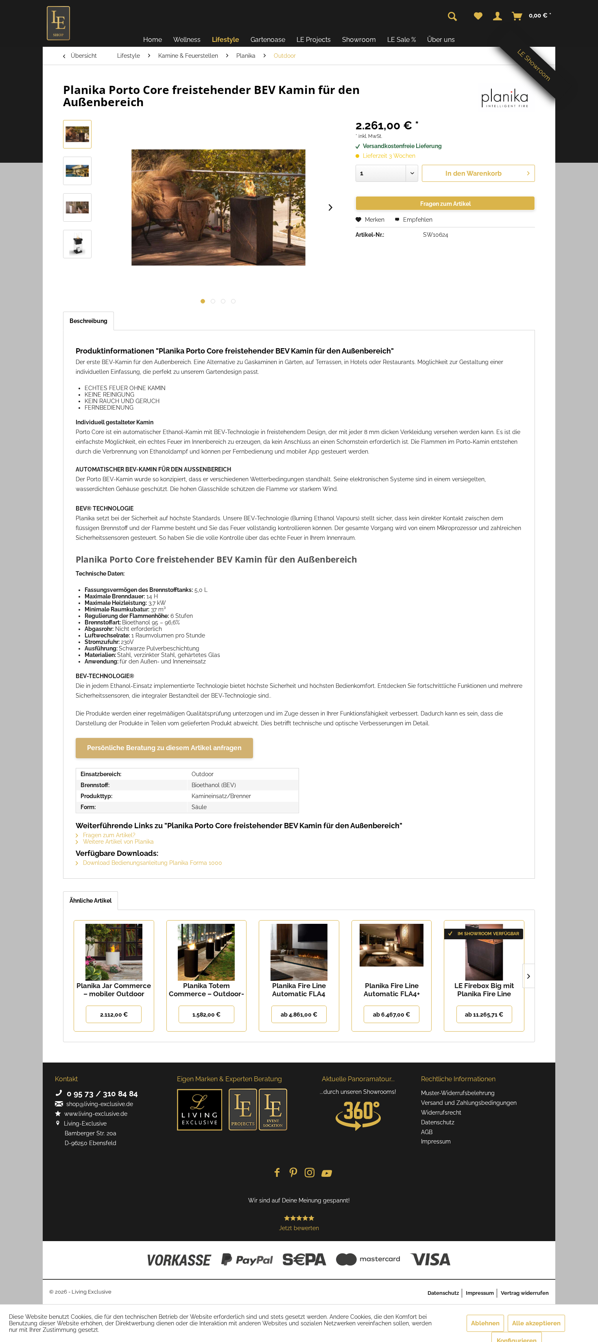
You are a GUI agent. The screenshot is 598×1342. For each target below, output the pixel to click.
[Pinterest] (293, 1173)
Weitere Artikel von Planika (117, 841)
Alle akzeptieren (536, 1323)
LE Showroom (534, 65)
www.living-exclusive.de (94, 1114)
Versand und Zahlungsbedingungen (469, 1103)
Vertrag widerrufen (525, 1293)
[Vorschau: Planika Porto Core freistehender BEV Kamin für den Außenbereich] (77, 134)
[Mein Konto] (497, 16)
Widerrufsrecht (441, 1112)
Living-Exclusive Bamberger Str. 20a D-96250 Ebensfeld (85, 1133)
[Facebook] (277, 1173)
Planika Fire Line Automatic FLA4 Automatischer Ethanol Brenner (299, 990)
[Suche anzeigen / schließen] (452, 17)
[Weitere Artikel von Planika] (506, 97)
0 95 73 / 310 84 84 (100, 1093)
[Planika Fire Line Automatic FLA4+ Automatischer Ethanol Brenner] (392, 949)
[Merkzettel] (478, 16)
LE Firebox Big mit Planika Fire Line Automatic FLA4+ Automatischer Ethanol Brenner (484, 990)
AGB (426, 1132)
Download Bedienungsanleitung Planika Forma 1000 (151, 863)
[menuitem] (478, 16)
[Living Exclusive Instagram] (309, 1173)
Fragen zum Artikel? (108, 835)
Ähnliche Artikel (90, 900)
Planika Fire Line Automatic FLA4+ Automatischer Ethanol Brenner (392, 990)
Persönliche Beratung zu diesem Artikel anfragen (164, 748)
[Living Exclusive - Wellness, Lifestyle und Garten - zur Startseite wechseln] (58, 23)
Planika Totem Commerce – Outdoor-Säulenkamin (206, 990)
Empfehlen (417, 219)
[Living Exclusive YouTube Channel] (326, 1173)
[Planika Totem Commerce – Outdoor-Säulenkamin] (207, 949)
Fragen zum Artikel (445, 204)
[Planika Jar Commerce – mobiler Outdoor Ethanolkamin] (114, 949)
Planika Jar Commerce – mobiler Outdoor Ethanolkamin (113, 990)
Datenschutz (437, 1122)
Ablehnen (485, 1323)
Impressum (436, 1141)
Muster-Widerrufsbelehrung (458, 1093)
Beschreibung (88, 321)
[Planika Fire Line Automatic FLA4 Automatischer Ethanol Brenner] (299, 949)
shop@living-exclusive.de (98, 1104)
